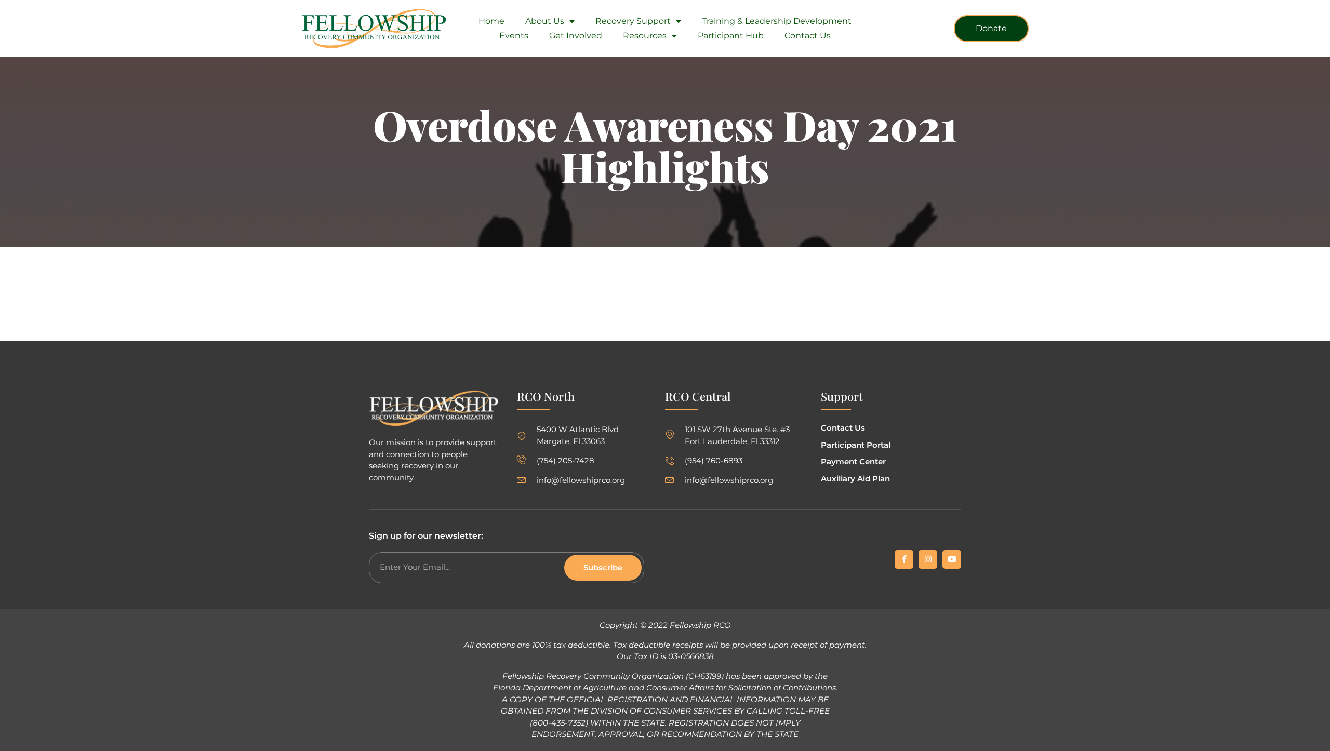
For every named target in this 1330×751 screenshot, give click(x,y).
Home (491, 21)
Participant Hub (731, 36)
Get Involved (575, 36)
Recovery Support (633, 21)
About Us (544, 21)
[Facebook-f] (904, 559)
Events (513, 36)
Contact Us (807, 36)
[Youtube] (951, 559)
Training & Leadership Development (777, 21)
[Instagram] (928, 559)
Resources (645, 36)
